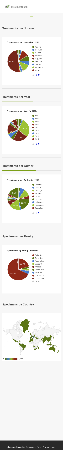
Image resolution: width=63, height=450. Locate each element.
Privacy (46, 447)
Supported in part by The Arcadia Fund (24, 447)
